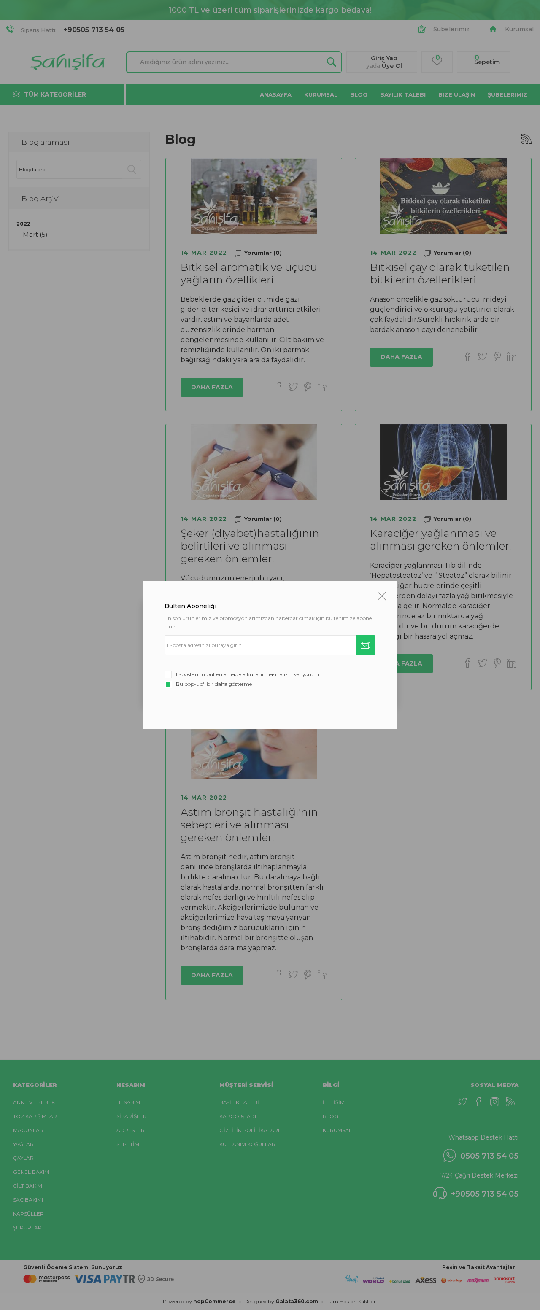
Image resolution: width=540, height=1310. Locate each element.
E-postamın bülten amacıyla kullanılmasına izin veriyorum (247, 674)
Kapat (382, 596)
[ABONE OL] (365, 645)
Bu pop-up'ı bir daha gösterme (214, 684)
